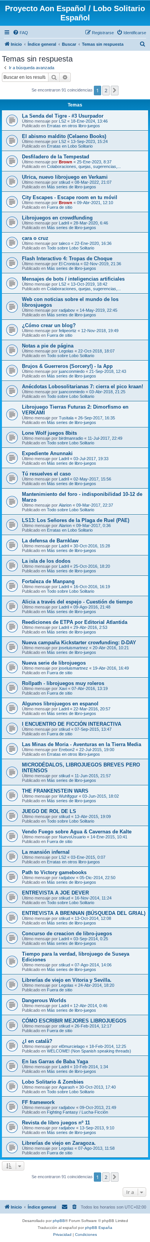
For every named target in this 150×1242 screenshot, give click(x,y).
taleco (64, 243)
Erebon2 (67, 749)
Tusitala (66, 418)
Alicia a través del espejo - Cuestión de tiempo (77, 602)
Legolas (66, 351)
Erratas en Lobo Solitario (70, 146)
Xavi (63, 688)
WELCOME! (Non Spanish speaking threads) (89, 1051)
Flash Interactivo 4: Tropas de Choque (67, 258)
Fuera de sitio (59, 207)
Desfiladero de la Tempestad (55, 157)
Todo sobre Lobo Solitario (70, 248)
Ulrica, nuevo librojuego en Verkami (65, 177)
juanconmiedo (72, 371)
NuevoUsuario (72, 837)
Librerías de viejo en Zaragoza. (59, 1143)
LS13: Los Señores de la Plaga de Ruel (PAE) (75, 520)
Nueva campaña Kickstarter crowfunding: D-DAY (79, 642)
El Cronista (69, 263)
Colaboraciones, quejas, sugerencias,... (84, 166)
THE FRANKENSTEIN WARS (55, 791)
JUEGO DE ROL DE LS (49, 811)
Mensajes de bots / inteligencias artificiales (73, 279)
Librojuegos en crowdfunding (57, 218)
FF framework (38, 1102)
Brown (65, 162)
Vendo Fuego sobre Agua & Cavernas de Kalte (77, 832)
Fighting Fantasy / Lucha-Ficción (77, 1112)
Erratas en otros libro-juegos (73, 125)
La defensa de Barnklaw (50, 541)
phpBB (59, 1221)
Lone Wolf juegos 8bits (49, 433)
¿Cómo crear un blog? (49, 325)
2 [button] (106, 90)
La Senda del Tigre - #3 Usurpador (62, 116)
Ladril (64, 223)
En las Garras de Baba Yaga (55, 1061)
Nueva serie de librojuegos (54, 663)
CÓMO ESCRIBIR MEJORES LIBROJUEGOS (74, 1021)
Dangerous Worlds (44, 1000)
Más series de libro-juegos (71, 187)
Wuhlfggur (68, 796)
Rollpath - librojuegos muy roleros (63, 683)
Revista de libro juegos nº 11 (56, 1123)
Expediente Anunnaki (47, 453)
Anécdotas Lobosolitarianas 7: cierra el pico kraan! (82, 386)
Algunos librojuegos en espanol (60, 704)
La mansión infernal (46, 852)
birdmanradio (71, 438)
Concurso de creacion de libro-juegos (67, 933)
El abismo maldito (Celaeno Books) (64, 136)
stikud (64, 182)
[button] (114, 90)
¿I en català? (37, 1041)
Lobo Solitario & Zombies (52, 1082)
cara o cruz (35, 238)
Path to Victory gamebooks (54, 872)
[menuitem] (20, 32)
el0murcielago (72, 1046)
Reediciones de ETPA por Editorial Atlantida (74, 622)
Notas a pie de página (47, 346)
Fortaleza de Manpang (48, 581)
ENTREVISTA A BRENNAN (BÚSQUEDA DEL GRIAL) (83, 913)
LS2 (62, 121)
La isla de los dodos (46, 561)
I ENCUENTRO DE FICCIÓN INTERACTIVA (71, 724)
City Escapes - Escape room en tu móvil (69, 197)
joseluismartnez (73, 647)
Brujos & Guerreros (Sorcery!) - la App (67, 366)
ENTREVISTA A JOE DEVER (55, 893)
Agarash (67, 1087)
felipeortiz (68, 330)
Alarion (65, 505)
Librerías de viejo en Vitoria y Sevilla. (67, 980)
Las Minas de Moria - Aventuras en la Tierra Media (81, 744)
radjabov (67, 310)
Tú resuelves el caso (46, 474)
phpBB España (98, 1227)
